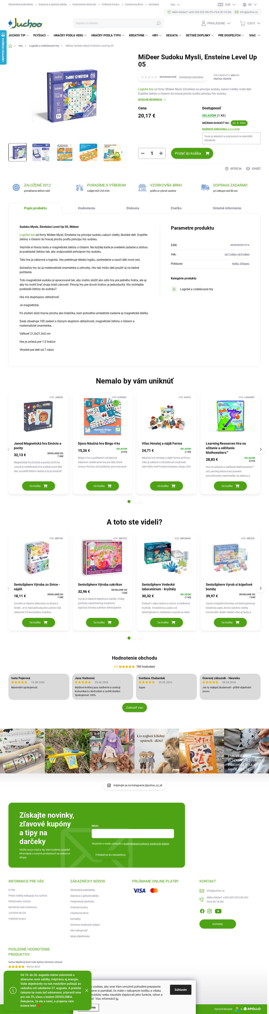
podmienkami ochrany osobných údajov (146, 843)
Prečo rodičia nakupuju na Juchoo (27, 895)
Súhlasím (181, 989)
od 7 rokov (230, 254)
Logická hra (145, 89)
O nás (11, 889)
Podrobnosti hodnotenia (191, 77)
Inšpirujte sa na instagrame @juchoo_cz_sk (137, 785)
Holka (235, 263)
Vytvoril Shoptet (223, 1009)
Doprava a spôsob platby (53, 4)
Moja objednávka (80, 936)
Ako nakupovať (78, 930)
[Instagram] (209, 910)
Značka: (222, 79)
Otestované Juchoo (19, 901)
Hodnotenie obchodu (84, 4)
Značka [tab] (176, 208)
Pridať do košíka (188, 153)
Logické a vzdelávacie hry (196, 289)
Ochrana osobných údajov (85, 924)
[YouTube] (218, 910)
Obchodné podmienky (20, 4)
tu (117, 998)
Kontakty (154, 4)
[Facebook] (202, 910)
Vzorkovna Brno (134, 4)
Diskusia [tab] (132, 208)
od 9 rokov (243, 254)
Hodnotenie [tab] (86, 208)
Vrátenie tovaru (110, 4)
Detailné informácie (150, 99)
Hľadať (158, 23)
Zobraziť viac (134, 707)
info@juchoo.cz (216, 890)
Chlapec (244, 263)
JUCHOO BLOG (17, 912)
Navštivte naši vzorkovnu (22, 907)
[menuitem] (19, 35)
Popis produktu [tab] (35, 208)
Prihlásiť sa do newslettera (111, 854)
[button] (129, 501)
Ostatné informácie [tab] (227, 208)
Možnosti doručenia (221, 129)
